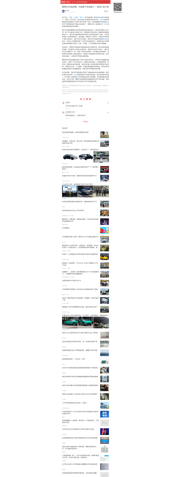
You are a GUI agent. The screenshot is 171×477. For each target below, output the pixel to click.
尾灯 (75, 75)
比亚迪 (102, 20)
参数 (76, 17)
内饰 (100, 17)
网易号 (68, 2)
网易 (63, 2)
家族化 (105, 39)
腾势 (71, 17)
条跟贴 (85, 121)
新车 (105, 24)
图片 (81, 17)
